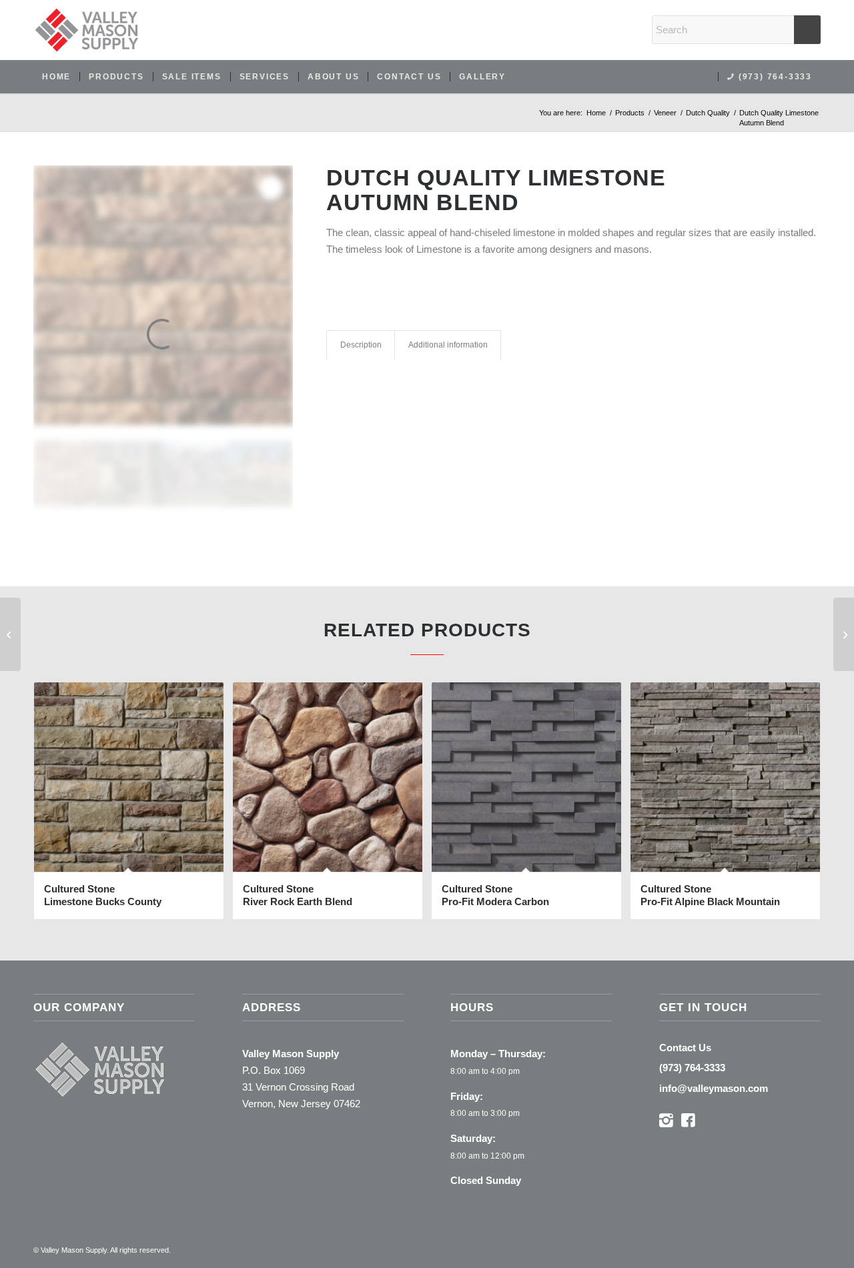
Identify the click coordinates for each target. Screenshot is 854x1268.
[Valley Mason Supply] (86, 30)
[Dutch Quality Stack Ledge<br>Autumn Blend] (10, 634)
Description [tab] (361, 345)
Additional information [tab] (448, 345)
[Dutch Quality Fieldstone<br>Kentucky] (843, 634)
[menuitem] (56, 76)
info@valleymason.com (713, 1088)
